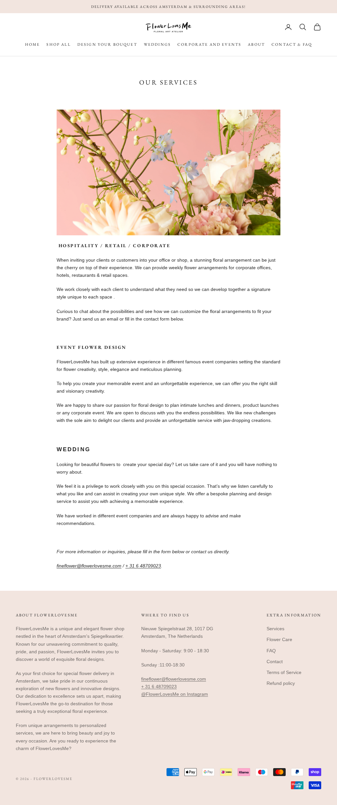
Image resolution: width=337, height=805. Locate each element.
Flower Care (279, 639)
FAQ (271, 650)
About (256, 44)
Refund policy (281, 683)
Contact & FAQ (292, 44)
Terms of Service (284, 672)
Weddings (157, 44)
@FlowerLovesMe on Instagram (174, 694)
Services (275, 628)
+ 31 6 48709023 (143, 565)
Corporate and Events (209, 44)
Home (32, 44)
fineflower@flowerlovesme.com (89, 565)
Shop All (58, 44)
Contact (275, 661)
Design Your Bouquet (107, 44)
